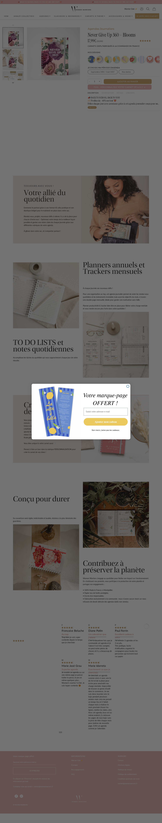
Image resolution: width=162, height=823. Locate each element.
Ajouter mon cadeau (106, 422)
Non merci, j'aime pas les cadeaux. (106, 430)
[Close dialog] (128, 386)
